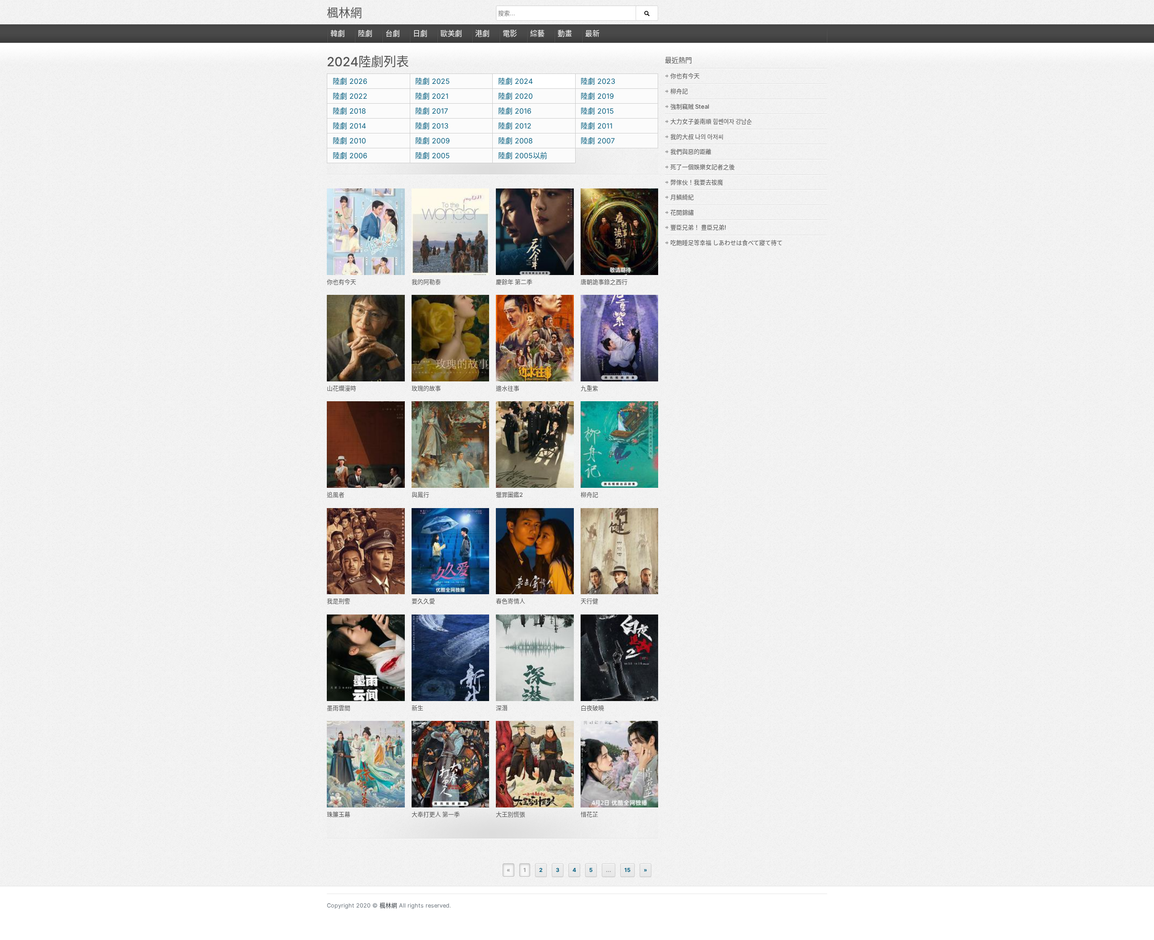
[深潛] (535, 657)
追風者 (335, 494)
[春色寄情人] (535, 551)
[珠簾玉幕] (366, 764)
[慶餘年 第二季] (535, 231)
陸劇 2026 (350, 81)
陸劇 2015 (597, 110)
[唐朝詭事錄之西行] (620, 231)
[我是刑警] (366, 551)
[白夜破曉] (620, 657)
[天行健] (620, 551)
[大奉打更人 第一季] (451, 764)
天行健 (589, 601)
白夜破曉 (592, 707)
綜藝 (537, 33)
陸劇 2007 (598, 140)
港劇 (482, 33)
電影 (510, 33)
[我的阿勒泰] (451, 231)
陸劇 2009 (432, 140)
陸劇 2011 (597, 125)
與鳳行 (420, 494)
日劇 (420, 33)
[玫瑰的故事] (451, 338)
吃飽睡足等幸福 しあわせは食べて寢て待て (726, 242)
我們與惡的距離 (690, 151)
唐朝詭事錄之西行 (604, 281)
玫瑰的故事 (426, 388)
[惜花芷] (620, 764)
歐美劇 (451, 33)
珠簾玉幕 (338, 814)
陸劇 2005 (432, 155)
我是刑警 (338, 601)
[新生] (451, 657)
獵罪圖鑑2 (509, 494)
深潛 (502, 707)
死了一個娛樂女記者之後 (702, 166)
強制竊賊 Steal (689, 106)
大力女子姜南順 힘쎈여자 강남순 (711, 121)
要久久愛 (423, 601)
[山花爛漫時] (366, 338)
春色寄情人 (510, 601)
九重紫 (589, 388)
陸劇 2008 (515, 140)
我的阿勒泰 (426, 281)
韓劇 (337, 33)
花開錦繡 (682, 212)
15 (627, 870)
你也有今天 (341, 281)
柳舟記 (589, 494)
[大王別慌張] (535, 764)
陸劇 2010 (349, 140)
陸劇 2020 (515, 96)
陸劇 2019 (597, 96)
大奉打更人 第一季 (436, 814)
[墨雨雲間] (366, 657)
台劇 (392, 33)
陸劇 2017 (431, 110)
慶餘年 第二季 (514, 281)
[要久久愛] (451, 551)
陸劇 (365, 33)
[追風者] (366, 444)
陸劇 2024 (515, 81)
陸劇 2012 (514, 125)
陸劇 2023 (598, 81)
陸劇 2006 (350, 155)
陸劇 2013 (432, 125)
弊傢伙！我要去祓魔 (696, 182)
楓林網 (344, 13)
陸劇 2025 (432, 81)
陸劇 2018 (349, 110)
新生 (417, 707)
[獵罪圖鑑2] (535, 444)
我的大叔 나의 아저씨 (697, 136)
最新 (592, 33)
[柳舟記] (620, 444)
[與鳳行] (451, 444)
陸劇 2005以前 (522, 155)
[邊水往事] (535, 338)
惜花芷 (589, 814)
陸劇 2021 (432, 96)
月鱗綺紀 (682, 197)
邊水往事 (507, 388)
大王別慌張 (510, 814)
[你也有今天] (366, 231)
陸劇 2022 (350, 96)
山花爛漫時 (341, 388)
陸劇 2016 (514, 110)
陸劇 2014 (349, 125)
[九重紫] (620, 338)
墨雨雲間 (338, 707)
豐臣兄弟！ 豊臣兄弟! (698, 227)
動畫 (565, 33)
